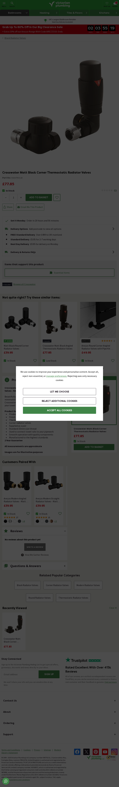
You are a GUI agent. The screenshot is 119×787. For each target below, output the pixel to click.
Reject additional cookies (59, 401)
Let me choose (59, 391)
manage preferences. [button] (56, 376)
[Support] (5, 781)
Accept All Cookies (59, 410)
